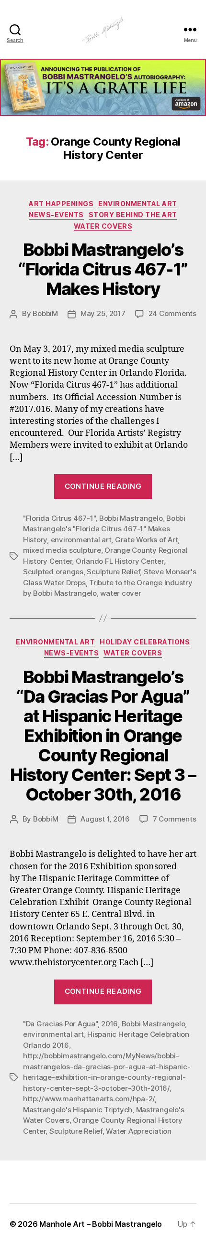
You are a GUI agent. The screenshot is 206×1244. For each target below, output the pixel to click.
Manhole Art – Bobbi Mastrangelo (100, 1224)
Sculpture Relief (113, 571)
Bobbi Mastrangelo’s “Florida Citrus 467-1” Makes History (102, 269)
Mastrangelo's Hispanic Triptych (77, 1109)
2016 (109, 1023)
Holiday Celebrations (145, 642)
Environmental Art (137, 204)
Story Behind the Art (133, 215)
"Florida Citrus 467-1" (59, 518)
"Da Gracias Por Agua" (60, 1023)
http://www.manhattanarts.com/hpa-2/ (89, 1098)
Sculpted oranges (53, 571)
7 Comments (174, 818)
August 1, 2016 (104, 818)
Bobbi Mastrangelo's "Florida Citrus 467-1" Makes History (104, 529)
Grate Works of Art (146, 539)
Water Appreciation (138, 1131)
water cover (120, 593)
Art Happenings (61, 204)
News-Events (56, 215)
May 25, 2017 (103, 313)
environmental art (81, 539)
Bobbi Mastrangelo (131, 518)
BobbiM (45, 313)
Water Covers (103, 226)
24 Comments (172, 313)
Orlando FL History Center (120, 561)
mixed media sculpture (62, 550)
